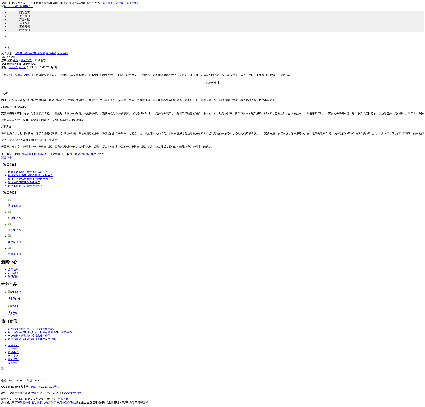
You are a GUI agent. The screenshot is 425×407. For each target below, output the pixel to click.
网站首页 (24, 12)
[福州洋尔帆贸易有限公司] (17, 6)
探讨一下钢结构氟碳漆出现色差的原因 (30, 178)
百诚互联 (63, 399)
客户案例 (13, 355)
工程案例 (24, 26)
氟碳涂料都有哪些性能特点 (24, 182)
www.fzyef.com (17, 67)
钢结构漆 (51, 53)
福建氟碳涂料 (23, 75)
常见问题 (13, 276)
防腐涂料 (62, 53)
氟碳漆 (41, 53)
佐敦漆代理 (66, 402)
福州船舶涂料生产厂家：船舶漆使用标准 (32, 328)
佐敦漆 (19, 53)
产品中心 (13, 352)
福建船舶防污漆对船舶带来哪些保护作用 (32, 339)
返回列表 (6, 157)
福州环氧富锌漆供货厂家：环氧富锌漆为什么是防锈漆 (40, 332)
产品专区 (24, 19)
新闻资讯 (24, 23)
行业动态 (13, 273)
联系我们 (132, 2)
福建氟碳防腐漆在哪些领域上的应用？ (30, 175)
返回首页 (107, 2)
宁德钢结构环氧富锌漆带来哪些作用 (29, 335)
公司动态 (13, 269)
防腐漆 (55, 402)
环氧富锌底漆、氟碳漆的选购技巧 (28, 171)
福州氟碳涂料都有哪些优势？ (86, 154)
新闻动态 (26, 60)
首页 (15, 60)
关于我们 (120, 2)
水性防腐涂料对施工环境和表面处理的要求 (34, 154)
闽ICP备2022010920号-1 (45, 386)
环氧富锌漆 (30, 53)
